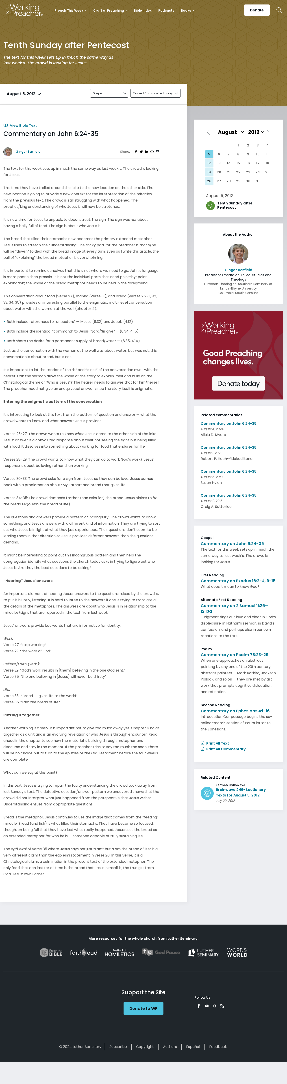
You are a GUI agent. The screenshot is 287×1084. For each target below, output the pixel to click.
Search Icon (279, 10)
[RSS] (222, 1006)
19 (209, 172)
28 (228, 181)
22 (238, 172)
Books (186, 10)
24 (257, 172)
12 (209, 163)
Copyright (145, 1046)
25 (267, 172)
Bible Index (143, 10)
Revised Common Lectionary (153, 93)
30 (248, 181)
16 (248, 163)
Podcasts (166, 10)
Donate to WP (143, 1008)
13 (219, 163)
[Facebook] (199, 1006)
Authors (170, 1046)
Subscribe (118, 1046)
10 (258, 154)
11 (267, 154)
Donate (257, 10)
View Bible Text (23, 125)
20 (219, 172)
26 (209, 181)
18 (267, 163)
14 (229, 163)
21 (228, 172)
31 (258, 181)
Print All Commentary (225, 749)
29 (238, 181)
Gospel (97, 93)
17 (258, 163)
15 (238, 163)
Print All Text (217, 743)
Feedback (218, 1046)
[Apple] (214, 1006)
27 (219, 181)
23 (248, 172)
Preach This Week (69, 10)
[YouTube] (207, 1006)
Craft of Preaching (109, 10)
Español (193, 1046)
